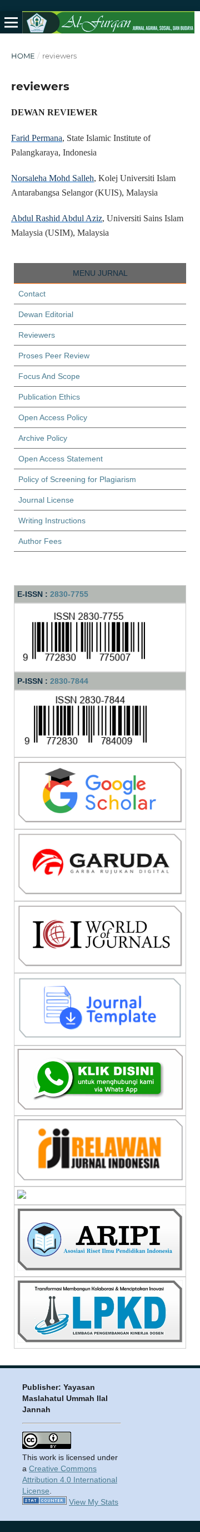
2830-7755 (69, 594)
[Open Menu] (11, 22)
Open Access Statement (60, 458)
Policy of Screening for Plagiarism (77, 479)
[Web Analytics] (44, 1501)
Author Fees (40, 541)
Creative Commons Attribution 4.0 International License (69, 1479)
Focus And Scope (49, 376)
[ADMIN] (100, 1106)
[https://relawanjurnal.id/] (100, 1177)
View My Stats (93, 1501)
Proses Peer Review (53, 355)
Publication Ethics (49, 396)
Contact (32, 293)
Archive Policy (42, 438)
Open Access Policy (52, 417)
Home (23, 55)
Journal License (46, 499)
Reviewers (36, 334)
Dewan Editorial (45, 314)
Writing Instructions (52, 520)
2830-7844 (69, 681)
